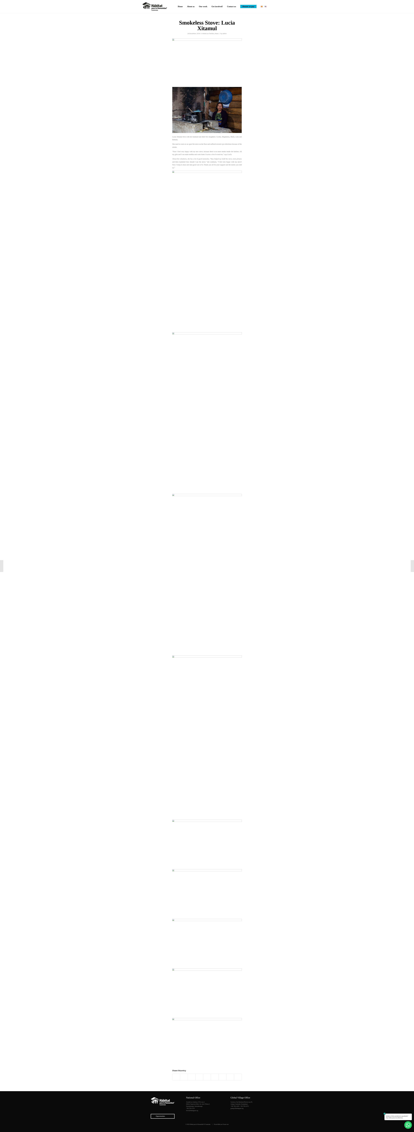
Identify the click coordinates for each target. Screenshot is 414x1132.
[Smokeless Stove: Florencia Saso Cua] (412, 566)
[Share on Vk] (222, 1077)
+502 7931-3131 (190, 1108)
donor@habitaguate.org (192, 1110)
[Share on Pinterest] (199, 1077)
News (217, 33)
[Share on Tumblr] (215, 1077)
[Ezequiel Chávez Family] (1, 566)
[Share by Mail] (238, 1077)
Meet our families (208, 33)
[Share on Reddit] (230, 1077)
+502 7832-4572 (244, 1106)
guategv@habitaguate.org (237, 1108)
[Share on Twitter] (184, 1077)
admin (225, 33)
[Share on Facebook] (176, 1077)
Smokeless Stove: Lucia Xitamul (207, 25)
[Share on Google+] (191, 1077)
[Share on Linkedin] (207, 1077)
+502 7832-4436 (235, 1106)
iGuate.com (226, 1124)
